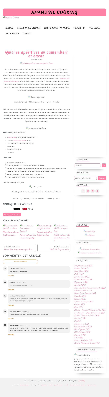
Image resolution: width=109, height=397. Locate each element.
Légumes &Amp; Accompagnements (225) (90, 287)
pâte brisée (12, 137)
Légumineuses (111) (81, 323)
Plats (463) (79, 274)
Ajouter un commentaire (20, 261)
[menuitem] (9, 28)
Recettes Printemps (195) (83, 301)
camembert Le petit (19, 140)
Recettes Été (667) (81, 268)
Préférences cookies (91, 385)
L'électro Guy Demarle (29, 28)
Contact (27, 33)
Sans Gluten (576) (81, 271)
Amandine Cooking (54, 12)
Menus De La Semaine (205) (85, 293)
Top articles (44, 385)
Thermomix (79, 28)
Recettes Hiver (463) (82, 276)
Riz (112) (77, 321)
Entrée (25, 199)
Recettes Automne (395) (83, 279)
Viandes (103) (79, 335)
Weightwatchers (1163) (83, 265)
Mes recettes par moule (57, 28)
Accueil (9, 28)
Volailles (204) (80, 296)
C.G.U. (66, 385)
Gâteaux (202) (80, 299)
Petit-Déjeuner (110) (82, 329)
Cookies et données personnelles (77, 385)
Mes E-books (12, 33)
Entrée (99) (78, 337)
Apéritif (17, 199)
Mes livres (94, 28)
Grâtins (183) (79, 304)
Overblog (81, 380)
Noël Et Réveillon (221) (83, 290)
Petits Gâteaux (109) (82, 332)
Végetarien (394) (80, 282)
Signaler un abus (58, 385)
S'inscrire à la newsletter (12, 215)
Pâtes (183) (78, 307)
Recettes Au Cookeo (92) (83, 340)
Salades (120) (79, 318)
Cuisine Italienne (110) (83, 326)
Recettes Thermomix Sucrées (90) (87, 343)
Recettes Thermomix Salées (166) (86, 315)
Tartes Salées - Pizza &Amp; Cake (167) (89, 312)
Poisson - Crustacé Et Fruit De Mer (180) (90, 310)
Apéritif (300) (80, 285)
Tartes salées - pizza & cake (45, 199)
